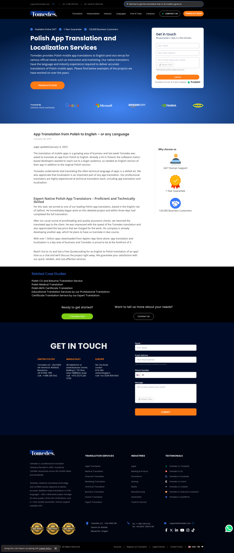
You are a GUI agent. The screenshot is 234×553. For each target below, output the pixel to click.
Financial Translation (94, 476)
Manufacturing (138, 491)
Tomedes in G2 (176, 471)
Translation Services (99, 455)
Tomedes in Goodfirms (179, 497)
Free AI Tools (136, 14)
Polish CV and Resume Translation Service (57, 281)
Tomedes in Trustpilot (179, 466)
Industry (107, 14)
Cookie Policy (45, 548)
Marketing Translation (95, 481)
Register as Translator (137, 546)
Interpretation (93, 14)
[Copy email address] (53, 4)
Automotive (136, 497)
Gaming (134, 481)
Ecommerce (136, 476)
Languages (121, 14)
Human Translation (94, 497)
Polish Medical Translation (47, 284)
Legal (133, 466)
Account (117, 546)
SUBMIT (165, 412)
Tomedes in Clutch (177, 481)
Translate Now (193, 13)
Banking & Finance (139, 471)
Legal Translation (93, 466)
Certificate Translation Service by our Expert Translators (66, 295)
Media (134, 486)
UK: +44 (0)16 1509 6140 (93, 4)
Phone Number (142, 370)
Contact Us (144, 316)
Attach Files (167, 64)
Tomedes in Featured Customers (184, 491)
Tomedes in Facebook (179, 476)
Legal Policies (158, 546)
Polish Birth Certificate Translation (52, 288)
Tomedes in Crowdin (178, 486)
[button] (137, 375)
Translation (77, 14)
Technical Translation (95, 486)
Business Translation (94, 491)
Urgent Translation (93, 502)
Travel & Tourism (139, 502)
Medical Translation (94, 471)
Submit (177, 77)
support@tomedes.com (40, 4)
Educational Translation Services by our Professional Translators (71, 291)
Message (143, 390)
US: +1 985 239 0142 (70, 4)
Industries (138, 455)
